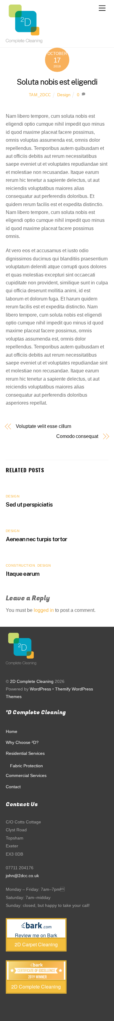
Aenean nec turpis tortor (36, 539)
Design (64, 94)
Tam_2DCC (40, 95)
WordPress (40, 689)
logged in (44, 610)
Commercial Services (26, 775)
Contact (13, 786)
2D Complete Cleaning (32, 681)
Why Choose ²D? (22, 742)
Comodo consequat (77, 436)
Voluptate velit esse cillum (43, 426)
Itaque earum (23, 573)
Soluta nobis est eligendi (57, 81)
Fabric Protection (26, 765)
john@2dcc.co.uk (22, 875)
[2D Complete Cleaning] (24, 39)
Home (11, 731)
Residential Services (25, 753)
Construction (20, 565)
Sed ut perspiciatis (29, 504)
